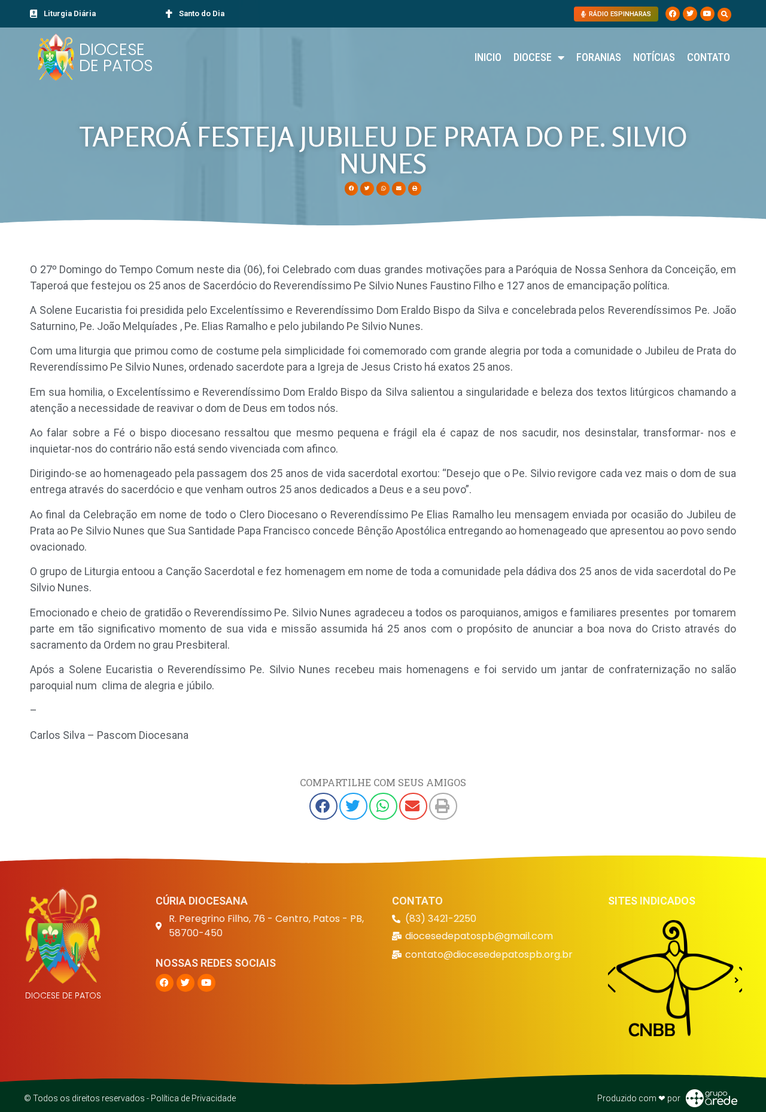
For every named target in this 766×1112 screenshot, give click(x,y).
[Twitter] (690, 14)
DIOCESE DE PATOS (116, 57)
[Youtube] (707, 14)
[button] (724, 15)
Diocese (532, 57)
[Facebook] (672, 14)
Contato (708, 57)
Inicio (488, 57)
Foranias (598, 57)
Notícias (654, 57)
